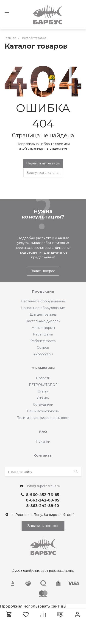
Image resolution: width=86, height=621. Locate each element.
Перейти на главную (43, 163)
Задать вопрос (43, 271)
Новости (43, 378)
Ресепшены (43, 334)
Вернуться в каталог (43, 173)
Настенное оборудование (43, 301)
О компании (43, 368)
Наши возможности (43, 411)
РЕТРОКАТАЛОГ (43, 385)
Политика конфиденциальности (43, 418)
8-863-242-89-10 (42, 506)
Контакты (43, 455)
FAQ (43, 431)
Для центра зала (43, 314)
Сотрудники (43, 405)
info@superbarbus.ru (43, 486)
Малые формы (43, 328)
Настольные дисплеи (43, 321)
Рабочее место (43, 341)
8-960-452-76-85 (42, 495)
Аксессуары (43, 354)
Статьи (43, 391)
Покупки (43, 441)
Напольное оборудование (43, 308)
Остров (43, 348)
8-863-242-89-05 (42, 500)
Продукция (43, 291)
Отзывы (43, 398)
